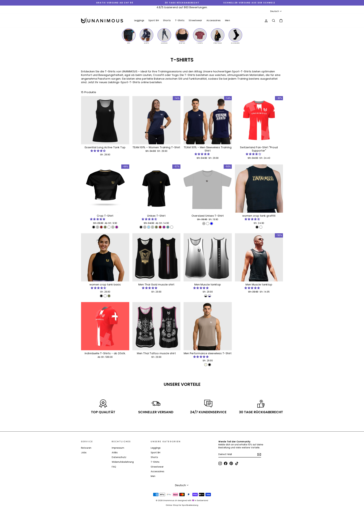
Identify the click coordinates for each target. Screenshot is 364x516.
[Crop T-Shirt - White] (109, 227)
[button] (98, 151)
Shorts (167, 20)
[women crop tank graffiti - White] (260, 227)
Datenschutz (119, 457)
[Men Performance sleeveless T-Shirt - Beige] (205, 364)
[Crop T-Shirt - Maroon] (101, 227)
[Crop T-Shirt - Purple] (116, 227)
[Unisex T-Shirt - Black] (141, 227)
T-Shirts (180, 20)
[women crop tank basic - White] (105, 296)
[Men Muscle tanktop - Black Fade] (205, 296)
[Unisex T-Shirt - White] (171, 227)
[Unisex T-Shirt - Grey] (144, 227)
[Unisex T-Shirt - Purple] (164, 227)
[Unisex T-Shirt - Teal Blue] (168, 227)
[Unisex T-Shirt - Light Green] (152, 227)
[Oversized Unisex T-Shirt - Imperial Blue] (211, 223)
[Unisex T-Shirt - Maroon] (160, 227)
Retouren (86, 447)
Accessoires (213, 20)
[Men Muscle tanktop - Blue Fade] (209, 296)
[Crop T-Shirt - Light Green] (112, 227)
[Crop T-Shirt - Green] (105, 227)
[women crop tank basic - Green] (109, 296)
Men (227, 20)
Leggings (139, 20)
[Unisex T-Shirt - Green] (156, 227)
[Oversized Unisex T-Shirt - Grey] (203, 223)
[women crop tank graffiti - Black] (257, 227)
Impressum (118, 447)
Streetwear (195, 20)
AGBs (115, 452)
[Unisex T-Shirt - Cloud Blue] (148, 227)
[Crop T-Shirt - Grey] (97, 227)
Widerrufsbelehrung (123, 461)
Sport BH (153, 20)
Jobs (84, 452)
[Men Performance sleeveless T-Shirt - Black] (209, 364)
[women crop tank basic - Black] (101, 296)
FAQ (114, 466)
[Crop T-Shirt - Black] (93, 227)
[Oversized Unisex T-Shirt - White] (207, 223)
